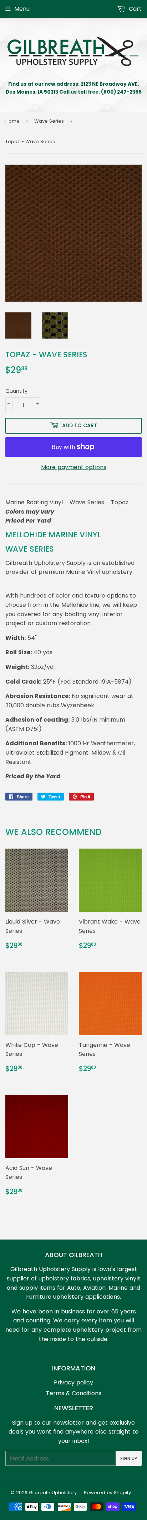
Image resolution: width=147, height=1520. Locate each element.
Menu (22, 9)
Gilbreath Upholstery (53, 1492)
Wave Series (49, 121)
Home (12, 121)
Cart (134, 9)
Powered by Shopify (107, 1492)
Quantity (16, 391)
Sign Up (128, 1458)
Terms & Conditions (73, 1393)
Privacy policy (73, 1382)
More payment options (73, 467)
